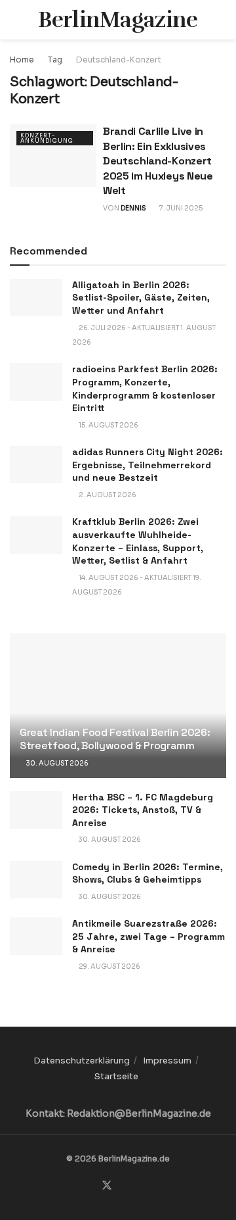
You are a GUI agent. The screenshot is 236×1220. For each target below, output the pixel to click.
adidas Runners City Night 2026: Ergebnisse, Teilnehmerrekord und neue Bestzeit (147, 464)
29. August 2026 (108, 966)
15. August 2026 (107, 425)
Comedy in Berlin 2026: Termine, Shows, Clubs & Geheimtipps (147, 873)
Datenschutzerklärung (81, 1060)
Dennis (133, 208)
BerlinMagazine (117, 20)
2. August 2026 (106, 495)
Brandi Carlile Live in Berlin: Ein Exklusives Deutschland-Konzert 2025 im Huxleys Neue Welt (158, 160)
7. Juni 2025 (180, 208)
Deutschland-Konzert (118, 59)
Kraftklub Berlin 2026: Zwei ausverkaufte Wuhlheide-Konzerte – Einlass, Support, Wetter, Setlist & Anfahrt (137, 541)
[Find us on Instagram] (123, 1186)
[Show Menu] (15, 19)
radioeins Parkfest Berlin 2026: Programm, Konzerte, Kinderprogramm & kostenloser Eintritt (145, 388)
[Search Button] (220, 19)
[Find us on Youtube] (138, 1186)
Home (22, 59)
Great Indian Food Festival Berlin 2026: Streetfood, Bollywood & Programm (115, 739)
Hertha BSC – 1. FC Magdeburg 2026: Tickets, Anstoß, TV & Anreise (142, 810)
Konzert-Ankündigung (46, 138)
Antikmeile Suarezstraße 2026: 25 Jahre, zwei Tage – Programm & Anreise (148, 936)
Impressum (167, 1060)
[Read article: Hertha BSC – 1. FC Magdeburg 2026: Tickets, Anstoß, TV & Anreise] (36, 810)
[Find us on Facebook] (90, 1186)
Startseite (116, 1076)
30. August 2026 (56, 763)
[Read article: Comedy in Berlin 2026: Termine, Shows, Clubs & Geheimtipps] (36, 879)
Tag (55, 59)
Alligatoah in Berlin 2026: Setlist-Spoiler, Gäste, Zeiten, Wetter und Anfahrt (141, 297)
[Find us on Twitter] (107, 1186)
